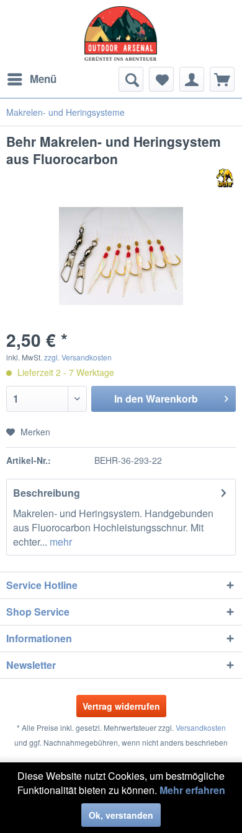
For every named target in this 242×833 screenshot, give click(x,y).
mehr (59, 541)
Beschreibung (46, 493)
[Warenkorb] (222, 79)
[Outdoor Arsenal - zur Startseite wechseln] (120, 33)
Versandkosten (201, 727)
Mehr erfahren (192, 790)
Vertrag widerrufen (121, 706)
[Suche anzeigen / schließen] (131, 79)
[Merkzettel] (161, 79)
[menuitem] (31, 79)
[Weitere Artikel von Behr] (225, 178)
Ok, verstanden (121, 815)
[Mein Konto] (191, 79)
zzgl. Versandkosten (78, 357)
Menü (43, 78)
